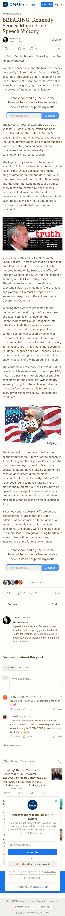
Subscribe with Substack (34, 864)
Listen (58, 39)
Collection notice (51, 901)
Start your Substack (26, 906)
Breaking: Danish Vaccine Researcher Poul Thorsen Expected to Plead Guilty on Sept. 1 (25, 774)
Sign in (58, 4)
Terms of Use (50, 871)
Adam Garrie (16, 38)
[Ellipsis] (60, 696)
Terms (40, 901)
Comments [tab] (10, 667)
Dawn (12, 716)
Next (54, 604)
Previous (12, 604)
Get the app (45, 906)
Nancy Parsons (17, 696)
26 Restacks (41, 582)
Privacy (33, 901)
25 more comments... (13, 745)
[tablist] (16, 667)
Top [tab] (6, 761)
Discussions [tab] (27, 761)
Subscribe (47, 4)
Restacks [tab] (23, 667)
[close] (55, 801)
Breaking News (12, 14)
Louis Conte (17, 789)
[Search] (59, 761)
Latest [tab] (14, 761)
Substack (20, 912)
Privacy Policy (34, 877)
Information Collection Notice (42, 874)
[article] (32, 781)
